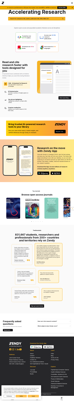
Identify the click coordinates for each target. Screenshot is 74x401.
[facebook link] (10, 349)
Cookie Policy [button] (32, 391)
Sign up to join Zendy (37, 306)
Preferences (9, 396)
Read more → (8, 330)
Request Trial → (60, 131)
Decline (21, 396)
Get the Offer (62, 7)
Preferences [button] (26, 392)
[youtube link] (20, 349)
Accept (33, 396)
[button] (72, 3)
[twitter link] (15, 349)
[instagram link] (13, 349)
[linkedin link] (18, 349)
